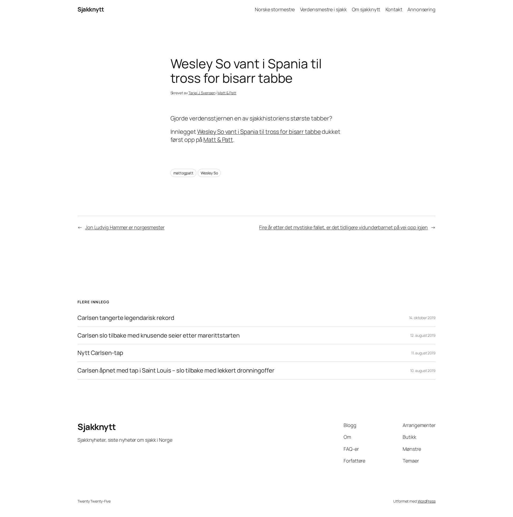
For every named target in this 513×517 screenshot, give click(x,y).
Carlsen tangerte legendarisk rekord (125, 318)
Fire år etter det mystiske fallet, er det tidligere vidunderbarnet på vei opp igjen (343, 227)
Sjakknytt (90, 9)
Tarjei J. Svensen (201, 92)
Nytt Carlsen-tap (100, 353)
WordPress (427, 501)
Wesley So (209, 172)
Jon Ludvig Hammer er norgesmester (125, 227)
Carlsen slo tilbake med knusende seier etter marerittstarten (158, 335)
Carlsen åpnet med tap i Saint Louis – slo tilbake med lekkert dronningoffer (175, 370)
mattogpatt (183, 172)
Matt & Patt (226, 92)
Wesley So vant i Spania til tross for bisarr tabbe (259, 132)
